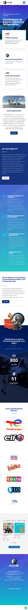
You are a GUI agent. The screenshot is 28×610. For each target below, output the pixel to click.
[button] (25, 607)
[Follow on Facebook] (12, 584)
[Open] (8, 528)
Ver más (14, 133)
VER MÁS (6, 178)
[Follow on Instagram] (15, 584)
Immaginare (18, 588)
